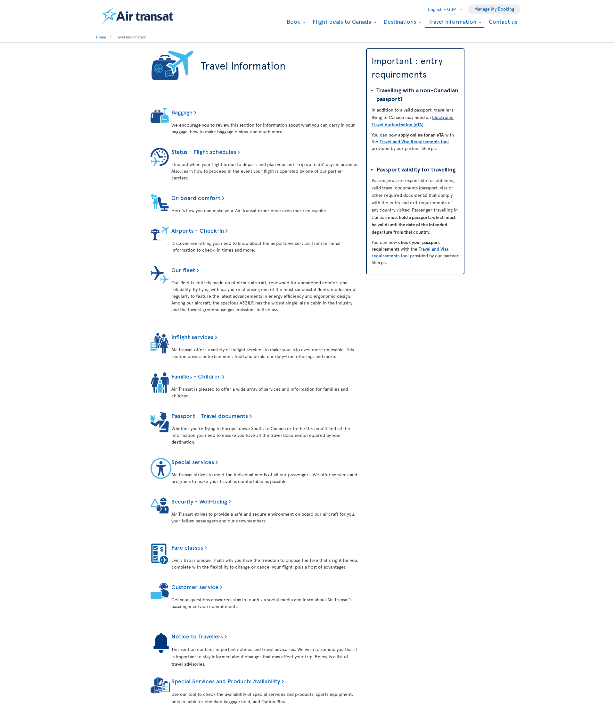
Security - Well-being (199, 501)
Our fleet (183, 270)
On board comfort (195, 198)
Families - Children (196, 376)
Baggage (182, 112)
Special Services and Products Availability (225, 681)
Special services (192, 462)
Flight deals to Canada (341, 21)
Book (292, 21)
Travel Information (451, 22)
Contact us (503, 21)
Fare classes (187, 547)
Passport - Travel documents (209, 416)
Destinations (399, 21)
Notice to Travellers (197, 636)
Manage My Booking (494, 9)
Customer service (194, 587)
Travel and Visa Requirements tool (414, 141)
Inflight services (192, 337)
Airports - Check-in (197, 230)
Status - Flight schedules (203, 151)
